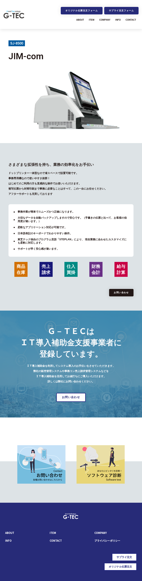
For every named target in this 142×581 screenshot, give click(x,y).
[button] (82, 10)
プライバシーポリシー (107, 540)
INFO (118, 20)
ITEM (91, 20)
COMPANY (104, 20)
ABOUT (80, 20)
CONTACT (131, 20)
